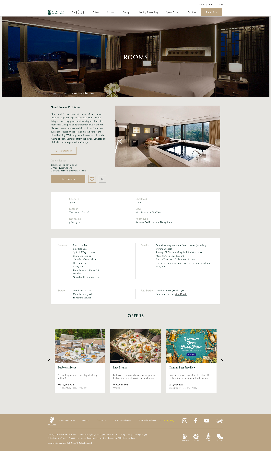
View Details (181, 294)
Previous (120, 141)
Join (211, 4)
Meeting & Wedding (148, 12)
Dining (126, 12)
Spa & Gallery (173, 12)
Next (214, 141)
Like (92, 179)
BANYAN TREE (56, 12)
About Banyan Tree (67, 420)
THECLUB (78, 12)
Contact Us (101, 420)
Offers (95, 12)
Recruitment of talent (122, 420)
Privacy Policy (169, 420)
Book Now (211, 12)
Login (200, 4)
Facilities (192, 12)
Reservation (68, 178)
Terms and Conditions (147, 420)
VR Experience (64, 150)
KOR (220, 4)
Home (53, 93)
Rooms (110, 12)
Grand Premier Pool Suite (83, 93)
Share (102, 179)
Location (85, 420)
